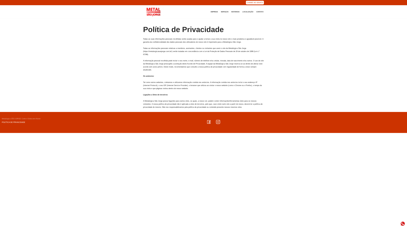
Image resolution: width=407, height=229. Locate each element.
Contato (259, 12)
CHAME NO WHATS (255, 3)
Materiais (235, 12)
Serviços (224, 12)
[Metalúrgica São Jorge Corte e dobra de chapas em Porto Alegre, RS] (153, 11)
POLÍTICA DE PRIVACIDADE (13, 122)
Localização (247, 12)
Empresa (214, 12)
